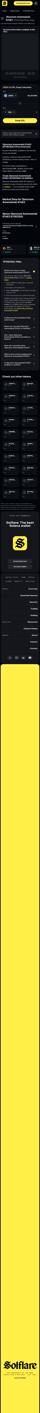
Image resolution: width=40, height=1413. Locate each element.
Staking (34, 615)
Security (34, 602)
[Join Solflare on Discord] (30, 657)
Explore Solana (31, 629)
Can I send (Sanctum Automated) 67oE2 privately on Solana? (17, 337)
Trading (34, 609)
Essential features (29, 595)
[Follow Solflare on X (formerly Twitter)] (10, 657)
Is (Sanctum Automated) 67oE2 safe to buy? (17, 319)
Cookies (31, 577)
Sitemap (9, 581)
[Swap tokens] (20, 103)
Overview (33, 589)
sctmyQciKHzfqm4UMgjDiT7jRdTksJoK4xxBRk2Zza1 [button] (18, 23)
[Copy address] (36, 226)
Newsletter (29, 581)
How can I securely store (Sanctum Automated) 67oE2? (17, 346)
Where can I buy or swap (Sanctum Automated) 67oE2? (17, 271)
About (35, 635)
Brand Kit (19, 581)
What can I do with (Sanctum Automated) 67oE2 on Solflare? (17, 327)
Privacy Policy (12, 577)
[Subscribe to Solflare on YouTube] (16, 657)
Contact (34, 648)
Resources (33, 622)
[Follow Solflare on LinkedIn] (23, 657)
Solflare (8, 187)
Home (4, 11)
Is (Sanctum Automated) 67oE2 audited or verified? (17, 364)
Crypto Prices (14, 11)
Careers (34, 642)
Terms (23, 577)
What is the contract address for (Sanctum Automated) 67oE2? (18, 355)
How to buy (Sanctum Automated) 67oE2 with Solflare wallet (17, 134)
